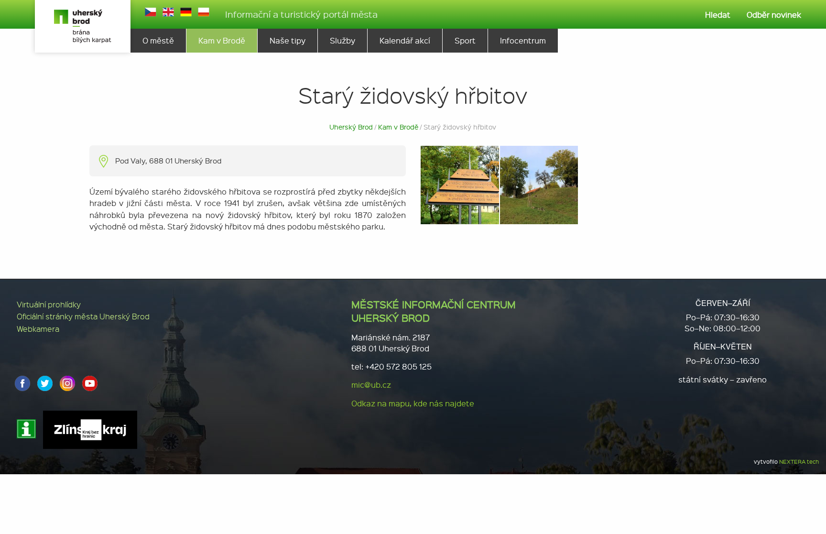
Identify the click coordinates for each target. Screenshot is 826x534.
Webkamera (38, 329)
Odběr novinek (774, 15)
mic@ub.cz (371, 385)
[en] (168, 12)
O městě (158, 40)
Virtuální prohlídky (49, 304)
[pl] (203, 12)
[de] (186, 12)
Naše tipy (287, 40)
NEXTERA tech (799, 461)
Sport (465, 40)
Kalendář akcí (405, 40)
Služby (342, 40)
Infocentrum (523, 40)
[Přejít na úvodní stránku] (82, 26)
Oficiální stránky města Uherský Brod (83, 316)
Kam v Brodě (221, 40)
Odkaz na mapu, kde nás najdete (412, 403)
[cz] (150, 12)
